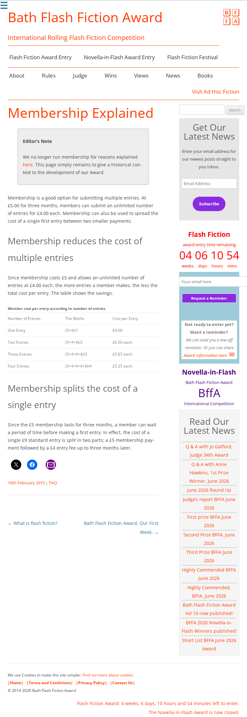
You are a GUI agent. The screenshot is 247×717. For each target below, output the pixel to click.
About (16, 75)
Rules (49, 75)
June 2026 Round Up (209, 490)
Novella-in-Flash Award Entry (119, 57)
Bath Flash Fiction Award (85, 17)
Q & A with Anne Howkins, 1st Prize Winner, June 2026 (209, 472)
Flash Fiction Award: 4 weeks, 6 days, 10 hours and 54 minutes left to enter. (158, 703)
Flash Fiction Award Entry (40, 57)
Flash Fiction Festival (192, 57)
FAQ (53, 483)
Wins (111, 75)
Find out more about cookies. (108, 675)
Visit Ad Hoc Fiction (215, 91)
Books (205, 75)
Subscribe (209, 204)
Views (141, 75)
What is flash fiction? (33, 523)
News (173, 75)
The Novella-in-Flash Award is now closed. (194, 712)
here (28, 165)
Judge (80, 75)
